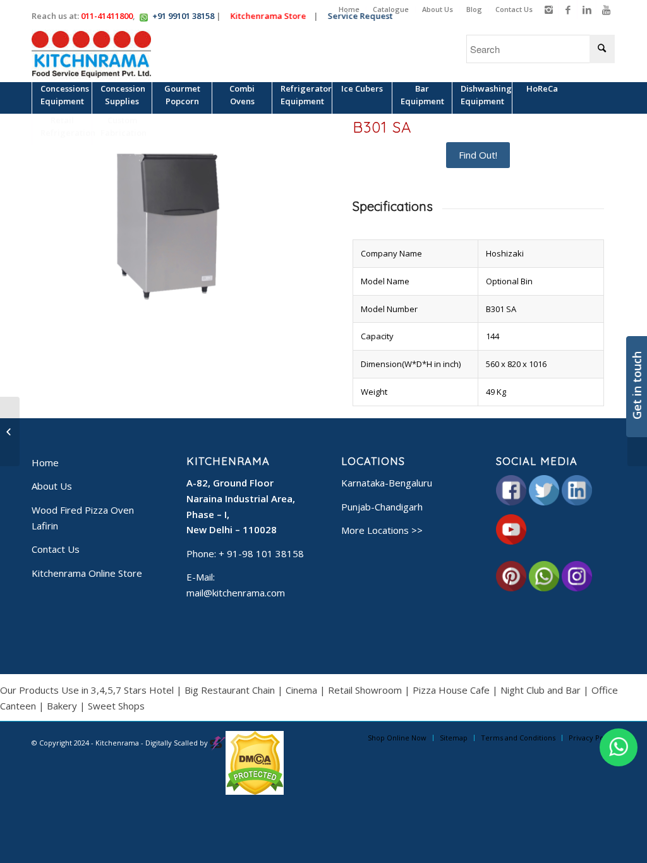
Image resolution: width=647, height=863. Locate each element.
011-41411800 (107, 15)
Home (349, 9)
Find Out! (478, 154)
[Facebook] (568, 9)
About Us (437, 9)
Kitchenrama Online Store (87, 573)
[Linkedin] (586, 9)
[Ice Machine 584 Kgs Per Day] (10, 431)
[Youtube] (605, 9)
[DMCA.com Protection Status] (255, 792)
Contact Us (514, 9)
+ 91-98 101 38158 (261, 553)
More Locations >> (382, 530)
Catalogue (391, 9)
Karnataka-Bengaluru (386, 482)
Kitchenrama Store (272, 15)
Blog (474, 9)
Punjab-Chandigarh (382, 506)
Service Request (364, 15)
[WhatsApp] (619, 747)
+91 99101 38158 (183, 15)
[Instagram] (549, 9)
